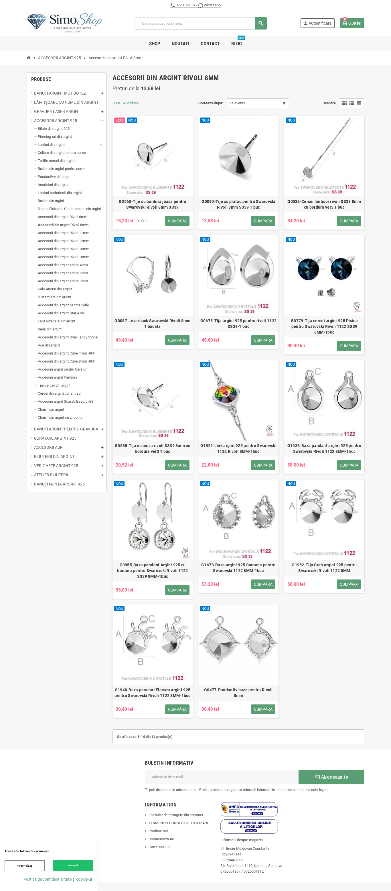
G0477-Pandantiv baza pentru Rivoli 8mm (238, 693)
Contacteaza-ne (161, 839)
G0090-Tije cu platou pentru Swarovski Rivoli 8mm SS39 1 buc (238, 204)
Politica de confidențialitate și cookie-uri (58, 879)
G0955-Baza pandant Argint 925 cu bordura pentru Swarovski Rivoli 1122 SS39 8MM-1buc (152, 571)
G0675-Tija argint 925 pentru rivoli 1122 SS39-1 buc (238, 323)
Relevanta (237, 103)
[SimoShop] (64, 23)
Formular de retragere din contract (176, 815)
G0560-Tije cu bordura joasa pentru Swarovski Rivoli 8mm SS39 (152, 204)
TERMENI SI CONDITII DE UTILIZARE (179, 823)
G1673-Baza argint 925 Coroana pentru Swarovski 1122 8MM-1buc (238, 568)
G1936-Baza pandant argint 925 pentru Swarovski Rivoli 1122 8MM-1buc (324, 448)
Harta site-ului (160, 847)
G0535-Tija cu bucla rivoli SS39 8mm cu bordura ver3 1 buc (152, 448)
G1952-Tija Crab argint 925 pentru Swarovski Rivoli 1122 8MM (324, 568)
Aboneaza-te (334, 777)
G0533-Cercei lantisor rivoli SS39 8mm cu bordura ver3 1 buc (324, 204)
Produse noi (158, 831)
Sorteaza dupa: (210, 103)
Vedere (330, 103)
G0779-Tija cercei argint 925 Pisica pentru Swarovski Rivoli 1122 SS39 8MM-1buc (324, 326)
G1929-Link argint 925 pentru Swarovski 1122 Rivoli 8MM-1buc (238, 448)
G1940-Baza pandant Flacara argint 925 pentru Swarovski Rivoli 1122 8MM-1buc (152, 693)
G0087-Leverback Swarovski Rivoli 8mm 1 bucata (152, 323)
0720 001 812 (186, 5)
